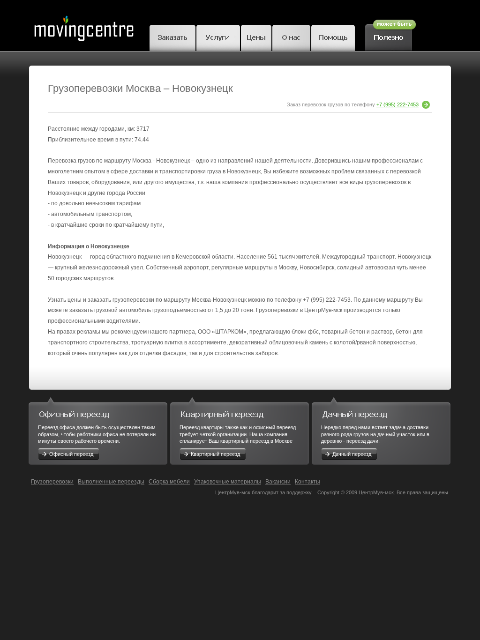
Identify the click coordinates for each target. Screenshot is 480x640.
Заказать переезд (172, 36)
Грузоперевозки (52, 481)
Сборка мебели (169, 481)
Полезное (390, 33)
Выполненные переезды (111, 481)
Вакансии (278, 481)
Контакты (307, 481)
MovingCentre (83, 25)
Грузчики (218, 36)
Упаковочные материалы (227, 481)
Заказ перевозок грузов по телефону (353, 104)
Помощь (333, 36)
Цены (256, 36)
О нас (291, 36)
